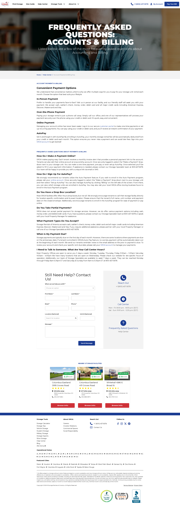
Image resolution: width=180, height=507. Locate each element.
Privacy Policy (138, 485)
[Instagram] (121, 423)
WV (72, 457)
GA (61, 454)
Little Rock (70, 467)
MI (102, 454)
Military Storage (42, 433)
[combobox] (69, 288)
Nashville (74, 464)
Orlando (65, 464)
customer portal (107, 126)
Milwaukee (84, 464)
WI (77, 457)
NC (142, 454)
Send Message (86, 343)
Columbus (56, 464)
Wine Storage (42, 438)
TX (63, 457)
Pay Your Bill (172, 4)
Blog (38, 443)
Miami (39, 464)
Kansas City (118, 464)
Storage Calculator (43, 423)
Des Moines (129, 464)
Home (39, 75)
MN (107, 454)
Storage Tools (56, 4)
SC (53, 457)
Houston (47, 464)
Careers (66, 423)
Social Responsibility (70, 431)
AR (42, 454)
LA (87, 454)
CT (47, 454)
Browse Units (63, 405)
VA (67, 457)
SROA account (43, 142)
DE (52, 454)
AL (38, 454)
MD (92, 454)
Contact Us (98, 427)
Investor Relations (70, 426)
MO (117, 454)
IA (74, 454)
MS (112, 454)
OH (39, 457)
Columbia (51, 467)
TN (58, 457)
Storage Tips (41, 426)
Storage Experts (42, 436)
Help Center (47, 75)
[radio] (53, 388)
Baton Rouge (89, 467)
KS (78, 454)
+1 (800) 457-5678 (123, 286)
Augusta (60, 467)
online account (57, 180)
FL (56, 454)
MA (97, 454)
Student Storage (43, 431)
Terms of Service (128, 485)
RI (49, 457)
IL (65, 454)
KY (83, 454)
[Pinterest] (129, 423)
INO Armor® (41, 446)
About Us (72, 4)
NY (137, 454)
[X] (125, 423)
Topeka (79, 467)
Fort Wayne (41, 467)
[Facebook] (118, 423)
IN (70, 454)
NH (127, 454)
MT (123, 454)
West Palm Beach (104, 464)
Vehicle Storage (42, 428)
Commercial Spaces (70, 428)
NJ (133, 454)
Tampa (93, 464)
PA (45, 457)
